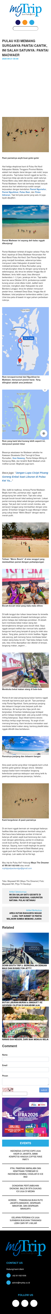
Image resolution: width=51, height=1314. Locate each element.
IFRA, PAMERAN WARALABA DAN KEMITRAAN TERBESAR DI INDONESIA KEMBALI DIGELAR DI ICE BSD (25, 1172)
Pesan (5, 1075)
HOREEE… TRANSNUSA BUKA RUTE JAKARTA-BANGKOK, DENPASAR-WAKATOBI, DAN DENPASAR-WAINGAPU (25, 1204)
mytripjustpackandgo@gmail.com (17, 868)
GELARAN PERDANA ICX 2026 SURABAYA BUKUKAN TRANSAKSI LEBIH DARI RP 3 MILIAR (25, 1220)
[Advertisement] (25, 89)
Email (4, 1065)
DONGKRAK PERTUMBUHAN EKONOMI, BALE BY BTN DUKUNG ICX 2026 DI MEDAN (26, 1188)
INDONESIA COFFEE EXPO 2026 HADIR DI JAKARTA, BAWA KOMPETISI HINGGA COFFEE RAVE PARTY (25, 1155)
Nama (5, 1054)
